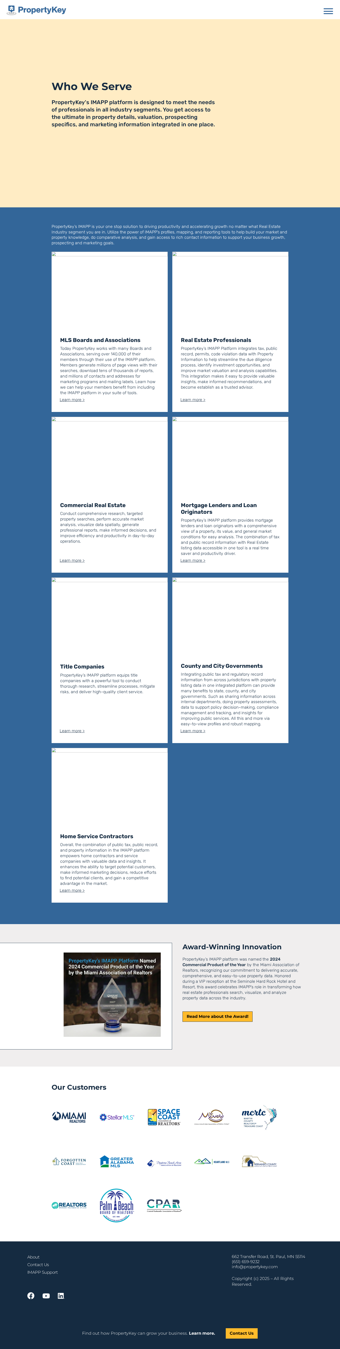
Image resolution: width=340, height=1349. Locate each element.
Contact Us (38, 1264)
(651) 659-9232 (246, 1262)
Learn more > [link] (72, 399)
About (33, 1257)
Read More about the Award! (217, 1016)
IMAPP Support (42, 1272)
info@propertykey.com (255, 1267)
